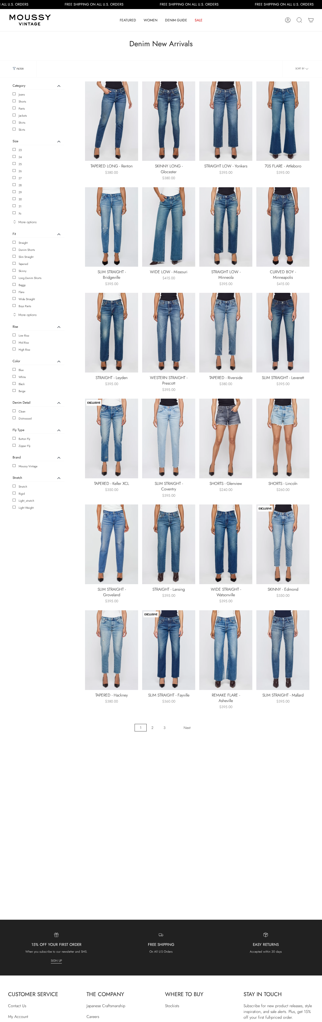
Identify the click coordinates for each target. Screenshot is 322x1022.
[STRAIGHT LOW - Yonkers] (225, 121)
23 (20, 150)
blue (21, 370)
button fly (24, 439)
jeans (22, 94)
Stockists (172, 1006)
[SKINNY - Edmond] (282, 544)
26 (20, 171)
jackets (23, 116)
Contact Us (17, 1006)
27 (20, 178)
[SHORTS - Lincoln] (282, 438)
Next (187, 727)
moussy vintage (28, 466)
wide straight (27, 299)
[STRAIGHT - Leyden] (111, 333)
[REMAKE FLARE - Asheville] (225, 650)
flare (21, 292)
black (22, 384)
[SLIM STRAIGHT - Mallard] (282, 650)
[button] (128, 20)
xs (20, 213)
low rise (24, 336)
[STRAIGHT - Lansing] (168, 544)
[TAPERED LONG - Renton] (111, 121)
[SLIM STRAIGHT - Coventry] (168, 438)
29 (20, 192)
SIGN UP (56, 960)
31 (20, 206)
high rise (24, 350)
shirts (22, 123)
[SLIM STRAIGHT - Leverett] (282, 333)
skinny (22, 271)
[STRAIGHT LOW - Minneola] (225, 227)
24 (20, 157)
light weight (26, 508)
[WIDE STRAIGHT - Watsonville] (225, 544)
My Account (18, 1016)
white (22, 377)
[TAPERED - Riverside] (225, 333)
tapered (23, 264)
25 (20, 164)
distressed (25, 418)
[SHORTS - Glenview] (225, 438)
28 (20, 185)
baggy (22, 285)
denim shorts (27, 250)
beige (22, 391)
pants (22, 109)
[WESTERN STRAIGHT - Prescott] (168, 333)
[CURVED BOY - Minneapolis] (282, 227)
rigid (22, 494)
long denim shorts (30, 278)
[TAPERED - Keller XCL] (111, 438)
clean (22, 411)
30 (20, 199)
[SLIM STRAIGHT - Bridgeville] (111, 227)
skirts (22, 130)
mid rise (24, 343)
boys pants (25, 306)
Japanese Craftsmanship (106, 1006)
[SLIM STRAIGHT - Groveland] (111, 544)
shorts (22, 102)
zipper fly (24, 446)
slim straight (26, 257)
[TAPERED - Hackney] (111, 650)
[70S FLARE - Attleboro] (282, 121)
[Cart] (311, 20)
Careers (93, 1016)
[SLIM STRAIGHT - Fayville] (168, 650)
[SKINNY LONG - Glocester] (168, 121)
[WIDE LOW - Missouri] (168, 227)
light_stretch (26, 501)
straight (23, 243)
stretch (23, 487)
